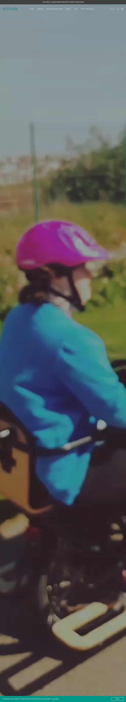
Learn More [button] (55, 699)
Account (111, 9)
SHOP (32, 9)
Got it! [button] (117, 699)
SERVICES (40, 9)
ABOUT (68, 9)
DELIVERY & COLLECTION (55, 9)
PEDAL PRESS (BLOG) (87, 9)
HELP (75, 9)
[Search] (118, 9)
